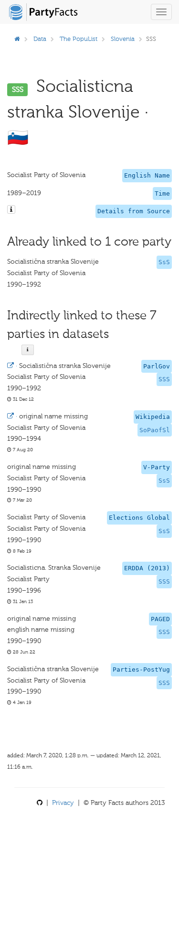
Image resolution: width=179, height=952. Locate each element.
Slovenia (123, 38)
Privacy (63, 803)
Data (39, 38)
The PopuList (78, 38)
